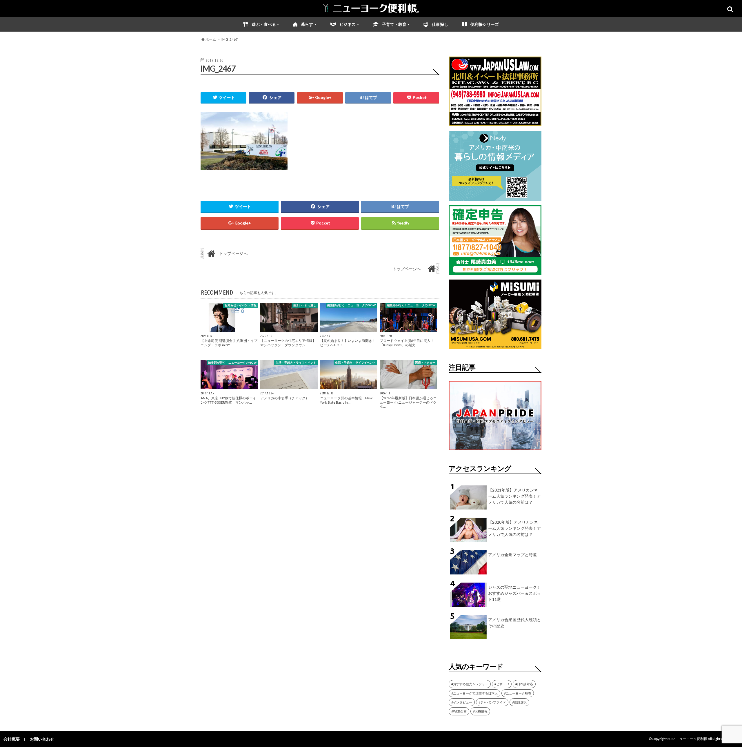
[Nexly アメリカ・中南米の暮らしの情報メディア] (495, 197)
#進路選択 (519, 702)
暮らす (307, 24)
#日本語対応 (524, 684)
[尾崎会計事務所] (495, 271)
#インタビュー (461, 702)
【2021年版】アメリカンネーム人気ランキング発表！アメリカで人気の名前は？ (514, 496)
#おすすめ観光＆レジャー (469, 684)
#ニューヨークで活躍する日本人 (474, 693)
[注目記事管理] (495, 451)
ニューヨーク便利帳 (691, 739)
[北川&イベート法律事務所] (495, 122)
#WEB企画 (459, 711)
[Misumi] (495, 345)
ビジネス (347, 24)
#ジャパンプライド (492, 702)
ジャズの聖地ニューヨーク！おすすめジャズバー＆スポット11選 (514, 593)
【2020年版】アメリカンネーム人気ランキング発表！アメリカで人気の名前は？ (514, 528)
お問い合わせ (42, 739)
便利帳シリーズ (484, 24)
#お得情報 (480, 711)
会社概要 (11, 739)
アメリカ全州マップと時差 (512, 554)
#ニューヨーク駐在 (517, 693)
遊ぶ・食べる (264, 24)
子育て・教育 (394, 24)
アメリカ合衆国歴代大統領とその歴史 (514, 622)
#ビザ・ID (501, 684)
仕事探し (440, 24)
